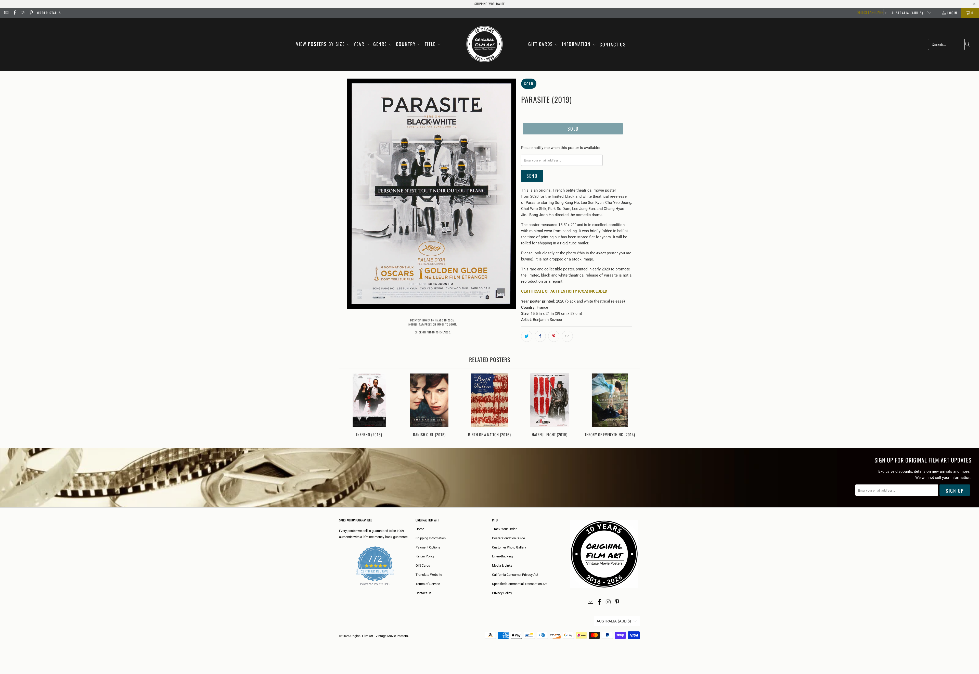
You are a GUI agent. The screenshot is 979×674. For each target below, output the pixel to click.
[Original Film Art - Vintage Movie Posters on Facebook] (14, 12)
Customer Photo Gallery (509, 547)
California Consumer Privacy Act (515, 575)
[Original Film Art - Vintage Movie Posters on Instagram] (22, 12)
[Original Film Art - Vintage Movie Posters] (484, 44)
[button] (323, 44)
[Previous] (346, 405)
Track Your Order (504, 529)
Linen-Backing (502, 556)
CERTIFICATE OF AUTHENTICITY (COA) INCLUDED (564, 291)
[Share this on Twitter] (526, 336)
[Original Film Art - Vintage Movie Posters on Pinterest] (31, 12)
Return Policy (425, 556)
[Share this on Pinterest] (553, 336)
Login (952, 12)
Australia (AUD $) (908, 12)
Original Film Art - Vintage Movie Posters (379, 636)
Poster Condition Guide (508, 538)
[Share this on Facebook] (540, 336)
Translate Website (429, 575)
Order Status (49, 12)
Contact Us (423, 593)
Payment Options (428, 547)
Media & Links (502, 565)
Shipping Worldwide (489, 4)
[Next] (632, 405)
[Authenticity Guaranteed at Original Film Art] (339, 590)
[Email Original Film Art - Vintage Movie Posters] (6, 12)
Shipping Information (431, 538)
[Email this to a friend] (567, 336)
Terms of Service (428, 584)
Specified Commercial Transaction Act (519, 584)
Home (420, 529)
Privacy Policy (502, 593)
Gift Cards (423, 565)
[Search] (967, 44)
